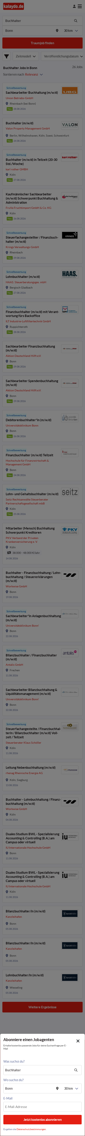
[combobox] (37, 1070)
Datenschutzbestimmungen (31, 1129)
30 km (68, 1088)
